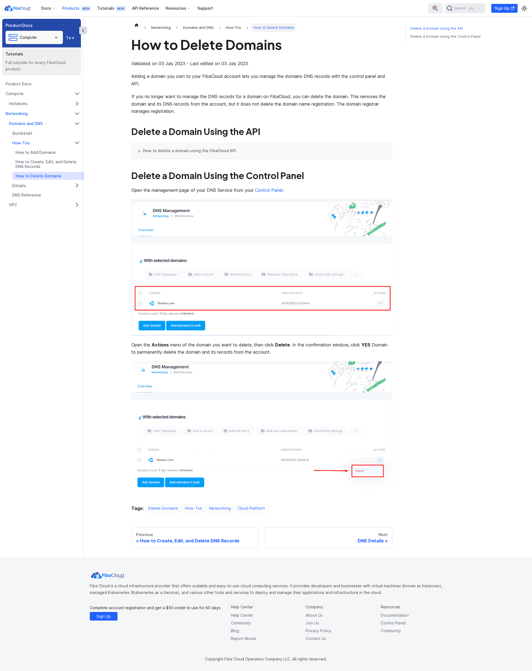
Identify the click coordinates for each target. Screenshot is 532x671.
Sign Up (502, 8)
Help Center (242, 615)
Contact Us (316, 638)
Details (19, 185)
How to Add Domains (36, 152)
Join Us (312, 623)
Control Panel (269, 190)
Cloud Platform (251, 508)
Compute (15, 93)
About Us (314, 615)
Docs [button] (46, 8)
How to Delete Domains (38, 176)
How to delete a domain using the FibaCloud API (189, 150)
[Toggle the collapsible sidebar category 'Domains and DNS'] (77, 123)
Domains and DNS (26, 123)
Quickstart (22, 133)
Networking (17, 113)
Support (205, 8)
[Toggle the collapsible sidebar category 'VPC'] (77, 204)
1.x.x (70, 37)
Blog (235, 630)
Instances (18, 103)
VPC (13, 204)
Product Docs (19, 83)
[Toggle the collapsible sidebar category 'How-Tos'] (77, 142)
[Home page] (136, 25)
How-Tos (21, 143)
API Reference (145, 8)
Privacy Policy (318, 630)
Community (241, 623)
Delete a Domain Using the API (436, 28)
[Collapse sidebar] (83, 30)
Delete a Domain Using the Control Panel (445, 36)
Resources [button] (176, 8)
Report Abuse (243, 638)
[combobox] (34, 37)
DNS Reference (26, 195)
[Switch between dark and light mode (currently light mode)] (524, 8)
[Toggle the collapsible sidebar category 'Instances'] (77, 103)
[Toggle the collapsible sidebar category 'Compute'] (77, 93)
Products (71, 8)
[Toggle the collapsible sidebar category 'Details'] (77, 185)
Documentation (395, 615)
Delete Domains (163, 508)
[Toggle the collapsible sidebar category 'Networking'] (77, 113)
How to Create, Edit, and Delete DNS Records (46, 164)
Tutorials (105, 8)
